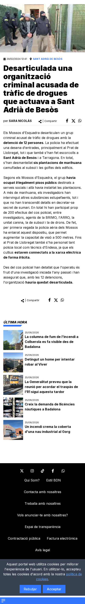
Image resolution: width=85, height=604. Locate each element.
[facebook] (67, 121)
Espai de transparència (42, 527)
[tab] (15, 322)
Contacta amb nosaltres (42, 492)
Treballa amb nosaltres (43, 503)
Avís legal (42, 550)
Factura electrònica (62, 538)
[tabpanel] (42, 385)
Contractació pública (24, 538)
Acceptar (54, 589)
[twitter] (73, 121)
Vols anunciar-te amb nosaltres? (42, 515)
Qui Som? (32, 480)
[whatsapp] (80, 121)
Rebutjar (30, 589)
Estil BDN (53, 480)
